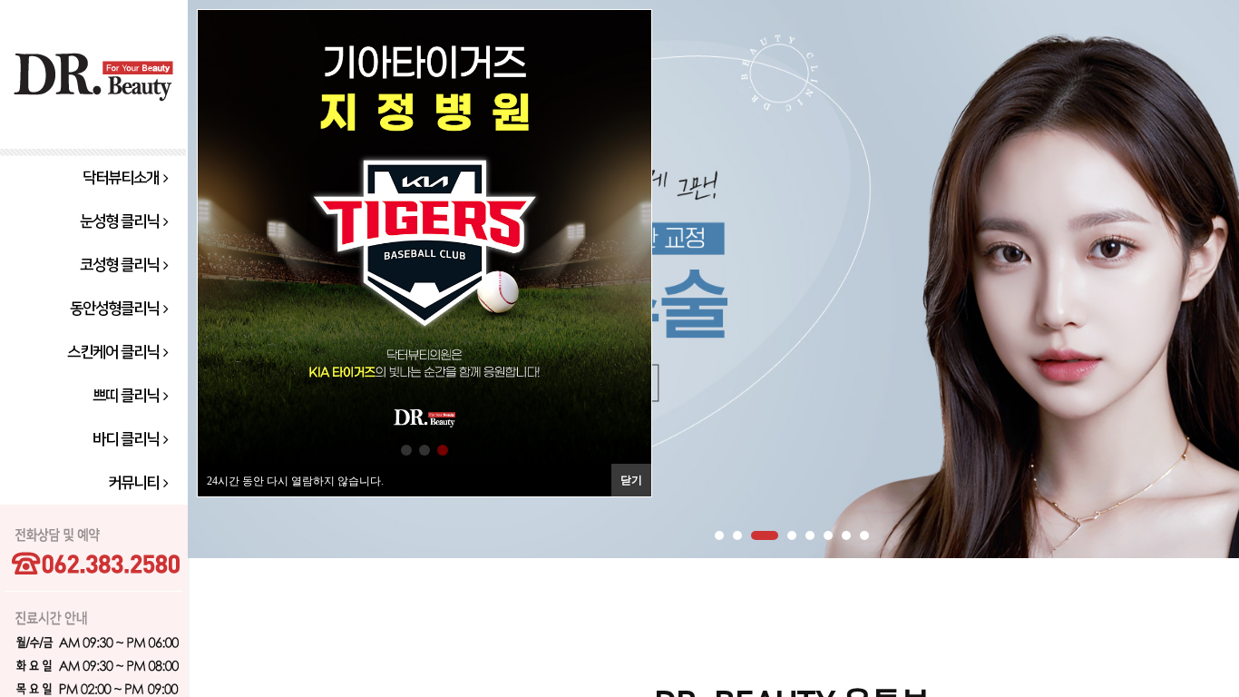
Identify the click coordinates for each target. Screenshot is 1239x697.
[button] (406, 450)
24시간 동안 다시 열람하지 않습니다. (295, 481)
